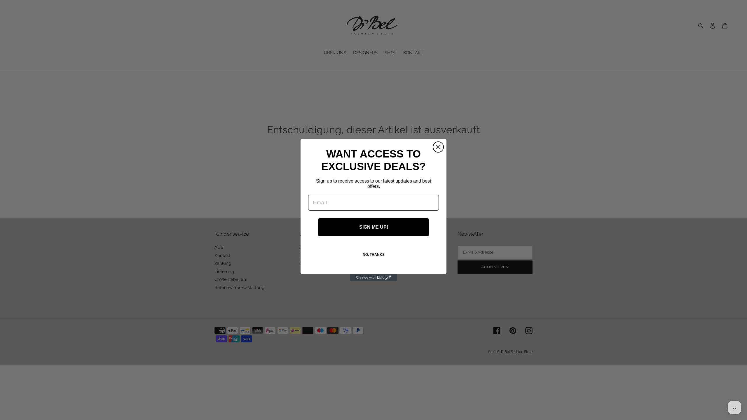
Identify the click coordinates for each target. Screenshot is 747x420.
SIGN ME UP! (373, 227)
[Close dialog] (438, 147)
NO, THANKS (374, 255)
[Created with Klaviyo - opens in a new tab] (373, 277)
